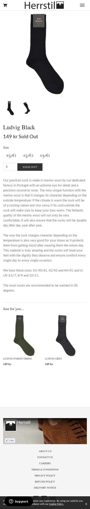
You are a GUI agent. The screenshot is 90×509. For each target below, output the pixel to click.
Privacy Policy (45, 475)
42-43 (28, 155)
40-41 (11, 155)
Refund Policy (45, 481)
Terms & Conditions (45, 469)
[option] (24, 342)
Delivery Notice (45, 487)
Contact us (45, 457)
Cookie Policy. (56, 504)
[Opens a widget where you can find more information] (18, 501)
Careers (45, 463)
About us (45, 451)
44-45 (45, 155)
